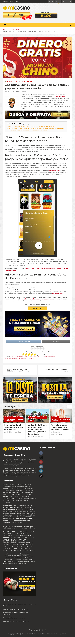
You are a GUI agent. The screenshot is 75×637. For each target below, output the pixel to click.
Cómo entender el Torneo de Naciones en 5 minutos (13, 427)
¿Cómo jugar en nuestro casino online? (16, 621)
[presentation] (68, 406)
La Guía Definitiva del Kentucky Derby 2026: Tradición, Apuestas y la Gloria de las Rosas (37, 429)
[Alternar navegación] (5, 25)
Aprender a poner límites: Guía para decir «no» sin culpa (60, 427)
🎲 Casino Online (25, 81)
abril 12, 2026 (55, 432)
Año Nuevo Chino (30, 356)
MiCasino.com (29, 358)
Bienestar (55, 416)
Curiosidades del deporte (14, 416)
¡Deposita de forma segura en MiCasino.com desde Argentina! (18, 370)
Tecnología (9, 407)
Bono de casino (42, 356)
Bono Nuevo (51, 356)
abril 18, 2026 (32, 436)
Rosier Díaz (17, 432)
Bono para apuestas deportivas (15, 358)
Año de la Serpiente (18, 356)
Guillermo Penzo (56, 434)
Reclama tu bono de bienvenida (14, 618)
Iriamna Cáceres (20, 92)
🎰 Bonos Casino (11, 81)
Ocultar (26, 124)
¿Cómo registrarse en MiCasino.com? (15, 609)
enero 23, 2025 (9, 92)
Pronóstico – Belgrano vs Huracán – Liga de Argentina (55, 370)
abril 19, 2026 (8, 432)
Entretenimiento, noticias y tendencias (14, 420)
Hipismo (30, 420)
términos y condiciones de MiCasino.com (37, 299)
